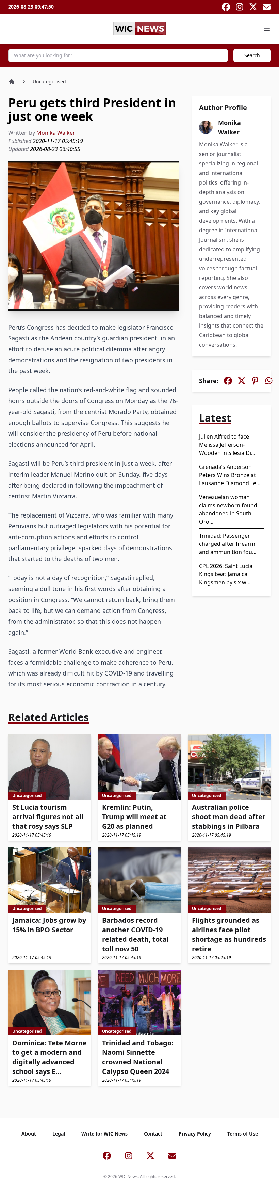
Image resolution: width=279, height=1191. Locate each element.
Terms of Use (242, 1133)
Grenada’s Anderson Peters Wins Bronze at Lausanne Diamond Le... (229, 475)
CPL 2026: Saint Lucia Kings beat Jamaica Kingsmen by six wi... (225, 574)
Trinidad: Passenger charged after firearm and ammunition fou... (227, 544)
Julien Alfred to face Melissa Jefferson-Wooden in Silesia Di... (227, 445)
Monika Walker (55, 133)
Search (252, 55)
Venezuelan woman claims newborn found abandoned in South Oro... (228, 509)
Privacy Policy (195, 1133)
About (28, 1133)
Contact (153, 1133)
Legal (58, 1133)
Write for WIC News (104, 1133)
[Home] (11, 81)
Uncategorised (49, 81)
